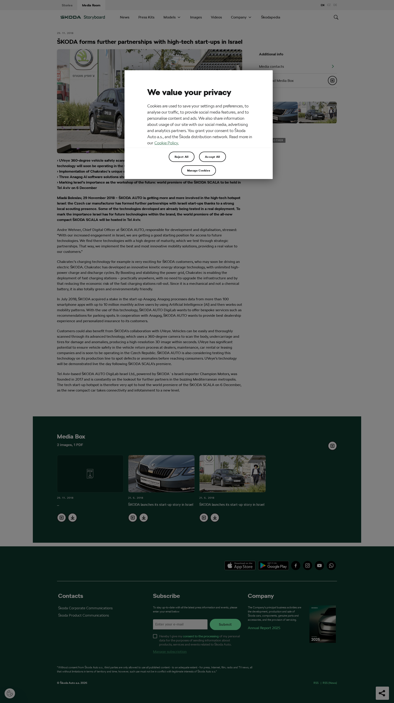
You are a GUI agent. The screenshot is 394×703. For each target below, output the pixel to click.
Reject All (182, 156)
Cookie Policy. (166, 142)
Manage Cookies (198, 170)
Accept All (212, 156)
